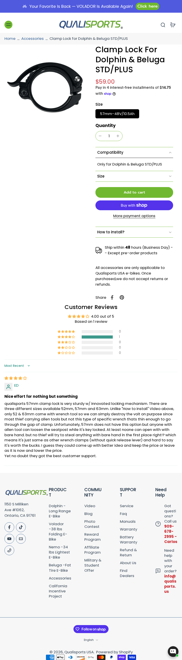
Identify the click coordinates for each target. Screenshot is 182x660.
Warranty (128, 529)
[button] (134, 192)
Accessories (32, 38)
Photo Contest (91, 524)
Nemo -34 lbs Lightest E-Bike (59, 552)
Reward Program (92, 537)
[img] (15, 378)
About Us (128, 562)
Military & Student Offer (92, 565)
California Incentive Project (58, 591)
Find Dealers (127, 573)
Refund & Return (128, 552)
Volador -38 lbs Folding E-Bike (58, 531)
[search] (163, 24)
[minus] (100, 135)
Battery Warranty (128, 540)
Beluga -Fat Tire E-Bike (60, 568)
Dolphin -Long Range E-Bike (60, 511)
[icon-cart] (173, 24)
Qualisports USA (79, 652)
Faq (123, 513)
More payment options (134, 216)
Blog (88, 513)
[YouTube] (9, 539)
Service (126, 506)
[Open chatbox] (173, 651)
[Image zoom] (45, 85)
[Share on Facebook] (112, 297)
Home (10, 38)
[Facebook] (9, 527)
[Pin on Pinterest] (122, 297)
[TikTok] (21, 527)
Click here (147, 6)
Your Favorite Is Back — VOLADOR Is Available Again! (81, 6)
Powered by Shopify (114, 652)
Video (89, 506)
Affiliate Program (92, 550)
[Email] (21, 539)
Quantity (105, 126)
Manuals (128, 521)
